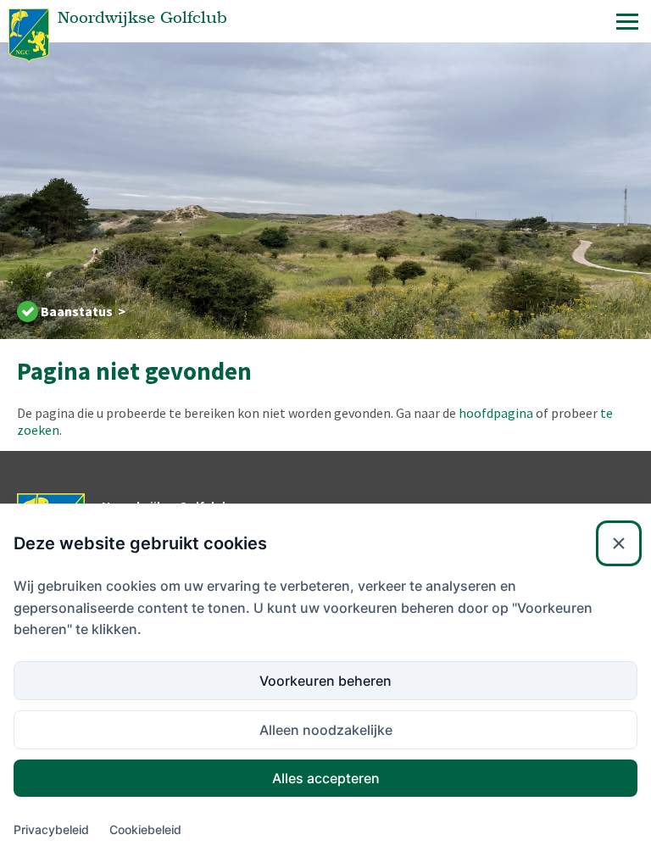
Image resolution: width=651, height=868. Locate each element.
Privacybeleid (51, 829)
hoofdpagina (496, 412)
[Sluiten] (618, 543)
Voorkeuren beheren (325, 680)
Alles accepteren (326, 778)
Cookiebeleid (145, 829)
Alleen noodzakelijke (325, 729)
